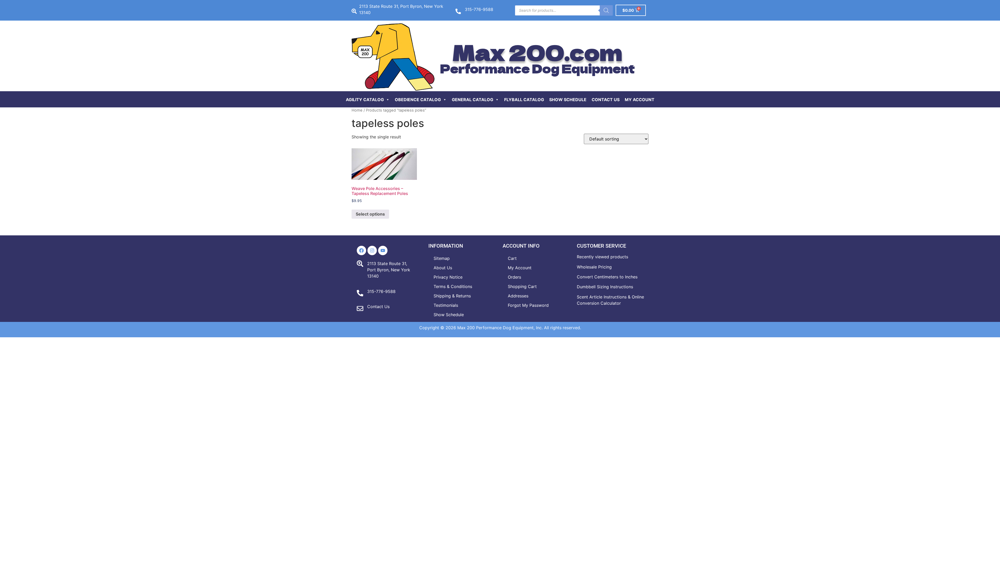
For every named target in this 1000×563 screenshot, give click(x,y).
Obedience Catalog (418, 99)
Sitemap (442, 258)
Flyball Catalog (524, 99)
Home (357, 110)
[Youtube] (383, 250)
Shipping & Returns (452, 295)
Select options (370, 214)
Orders (514, 277)
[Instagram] (372, 250)
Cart (512, 258)
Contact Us (606, 99)
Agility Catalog (365, 99)
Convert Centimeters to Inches (607, 276)
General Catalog (472, 99)
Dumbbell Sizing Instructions (605, 286)
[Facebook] (361, 250)
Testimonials (446, 305)
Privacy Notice (448, 277)
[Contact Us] (360, 308)
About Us (443, 267)
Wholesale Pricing (594, 267)
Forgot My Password (528, 305)
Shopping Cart (522, 286)
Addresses (518, 295)
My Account (639, 99)
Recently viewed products (602, 256)
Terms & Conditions (453, 286)
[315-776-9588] (458, 11)
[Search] (606, 10)
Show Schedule (567, 99)
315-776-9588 (479, 9)
